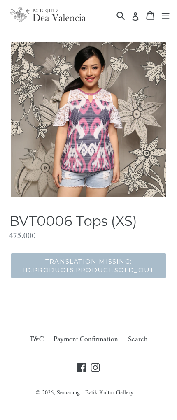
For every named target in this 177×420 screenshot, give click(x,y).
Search (138, 338)
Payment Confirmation (86, 338)
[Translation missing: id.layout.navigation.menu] (165, 15)
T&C (37, 338)
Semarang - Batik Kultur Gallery (95, 392)
